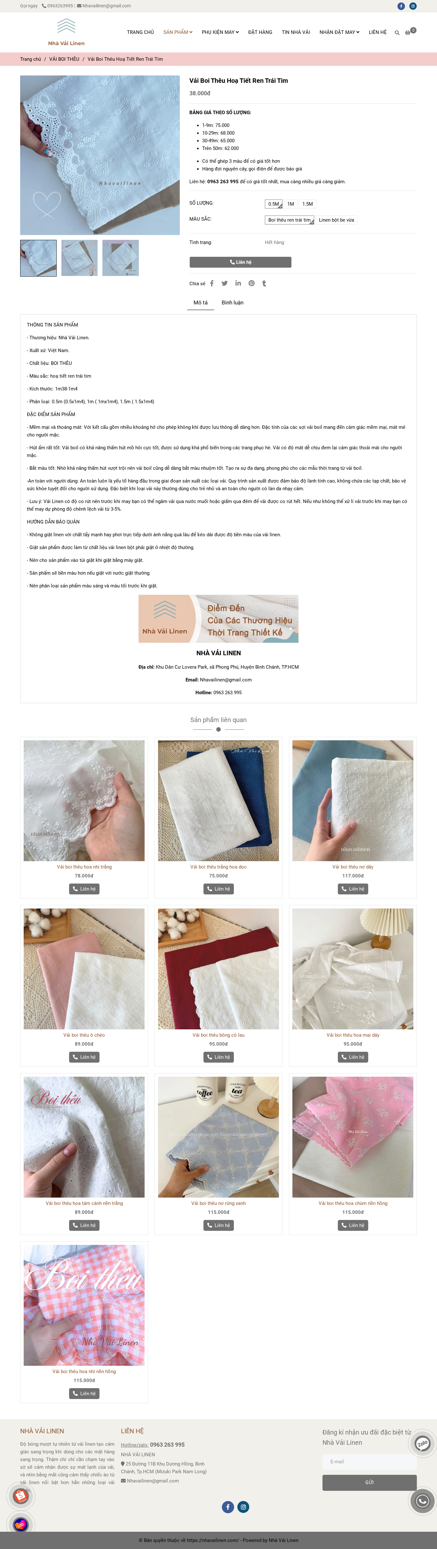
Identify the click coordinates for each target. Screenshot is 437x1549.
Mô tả (201, 303)
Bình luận (232, 303)
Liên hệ (243, 262)
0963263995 (60, 5)
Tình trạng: (201, 242)
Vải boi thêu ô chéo (84, 1035)
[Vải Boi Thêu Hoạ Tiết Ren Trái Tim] (66, 32)
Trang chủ (30, 59)
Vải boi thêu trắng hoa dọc (218, 867)
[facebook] (403, 5)
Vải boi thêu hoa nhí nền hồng (84, 1371)
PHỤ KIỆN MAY (219, 32)
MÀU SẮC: (200, 219)
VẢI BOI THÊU (64, 59)
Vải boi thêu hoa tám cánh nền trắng (84, 1203)
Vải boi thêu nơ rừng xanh (218, 1203)
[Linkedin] (238, 283)
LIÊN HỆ (378, 32)
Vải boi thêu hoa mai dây (353, 1035)
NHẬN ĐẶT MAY (338, 32)
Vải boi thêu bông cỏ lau (218, 1035)
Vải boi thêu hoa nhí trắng (84, 867)
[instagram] (414, 5)
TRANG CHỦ (140, 32)
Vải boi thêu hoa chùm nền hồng (353, 1203)
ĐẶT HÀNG (260, 32)
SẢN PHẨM (176, 32)
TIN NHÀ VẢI (296, 32)
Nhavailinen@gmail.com (107, 5)
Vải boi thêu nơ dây (352, 867)
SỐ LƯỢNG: (201, 203)
